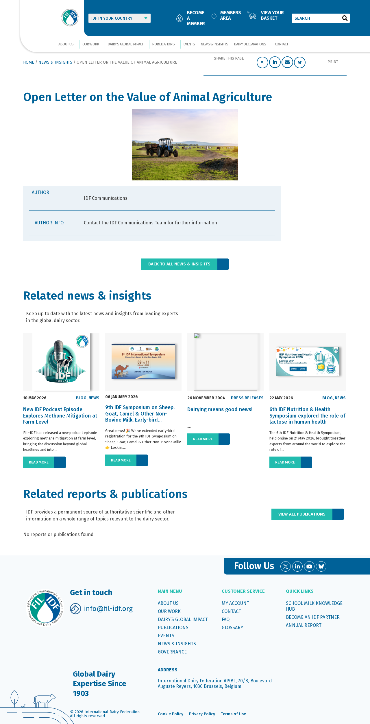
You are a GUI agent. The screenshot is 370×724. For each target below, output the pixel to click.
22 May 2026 (281, 398)
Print (333, 62)
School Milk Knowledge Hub (314, 606)
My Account (235, 603)
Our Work (90, 44)
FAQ (226, 619)
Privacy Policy (202, 714)
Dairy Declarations (250, 44)
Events (189, 44)
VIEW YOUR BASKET (272, 15)
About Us (66, 44)
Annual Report (303, 625)
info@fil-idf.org (108, 609)
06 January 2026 (121, 397)
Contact (281, 44)
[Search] (345, 18)
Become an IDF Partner (313, 617)
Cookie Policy (170, 714)
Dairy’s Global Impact (125, 44)
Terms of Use (233, 714)
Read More (39, 462)
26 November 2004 (206, 398)
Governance (172, 652)
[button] (262, 62)
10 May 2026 (35, 398)
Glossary (232, 627)
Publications (163, 44)
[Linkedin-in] (297, 566)
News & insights (214, 44)
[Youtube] (309, 566)
